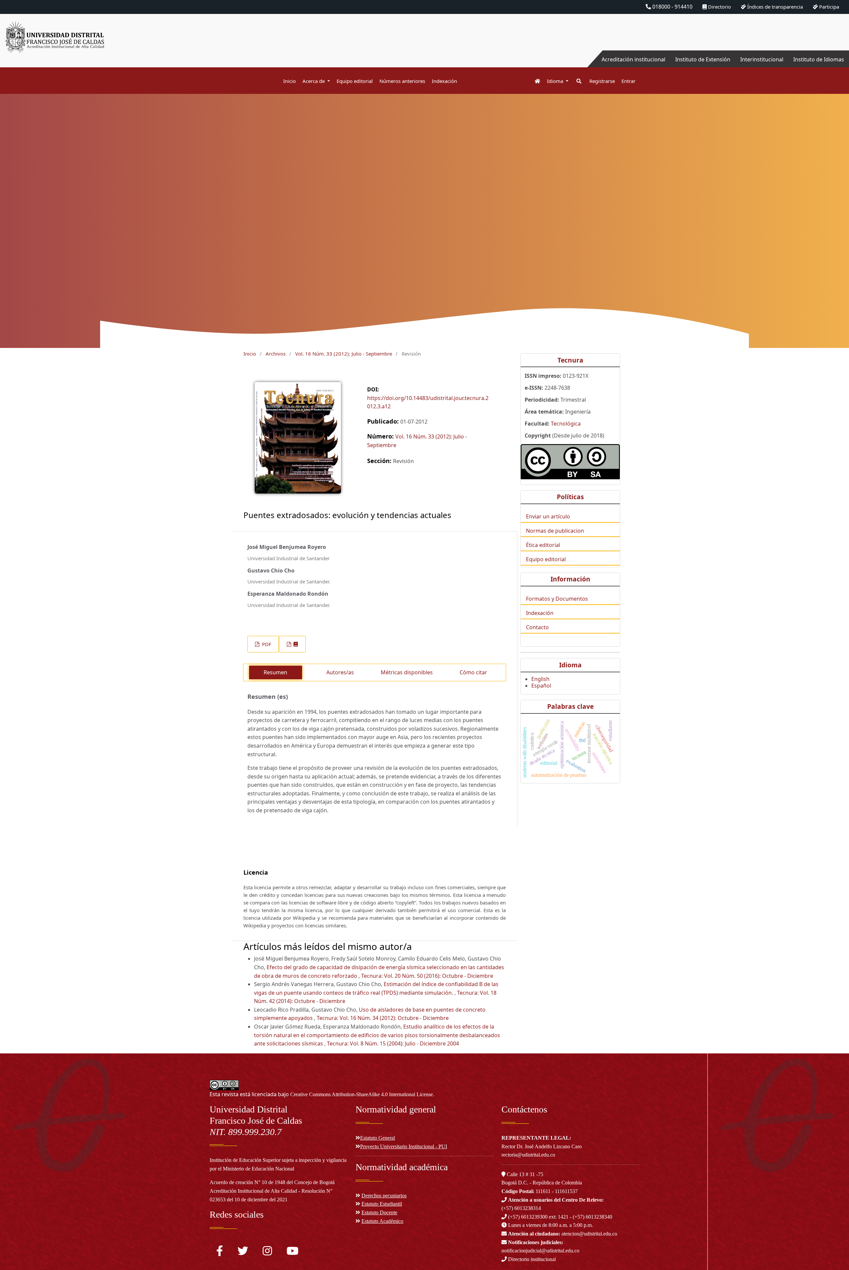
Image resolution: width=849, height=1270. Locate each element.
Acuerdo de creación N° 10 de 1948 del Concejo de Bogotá (272, 1182)
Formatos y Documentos (557, 598)
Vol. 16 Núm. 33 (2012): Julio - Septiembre (343, 353)
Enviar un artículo (548, 516)
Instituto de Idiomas (818, 59)
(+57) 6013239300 (528, 1217)
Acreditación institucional (633, 59)
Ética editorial (543, 545)
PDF (266, 644)
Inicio (289, 81)
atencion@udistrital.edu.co (562, 1234)
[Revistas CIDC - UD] (534, 81)
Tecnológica (566, 423)
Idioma (555, 81)
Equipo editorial (355, 81)
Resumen (275, 672)
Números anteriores (402, 81)
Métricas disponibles (407, 672)
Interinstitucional (761, 59)
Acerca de (314, 81)
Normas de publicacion (555, 530)
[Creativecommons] (570, 461)
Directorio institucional (531, 1259)
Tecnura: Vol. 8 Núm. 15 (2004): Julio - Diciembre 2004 (393, 1043)
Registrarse (602, 81)
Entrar (628, 81)
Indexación (444, 81)
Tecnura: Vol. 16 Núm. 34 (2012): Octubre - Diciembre (383, 1018)
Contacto (537, 627)
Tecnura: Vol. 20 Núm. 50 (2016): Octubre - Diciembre (427, 975)
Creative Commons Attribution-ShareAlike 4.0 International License (361, 1094)
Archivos (276, 353)
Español (541, 685)
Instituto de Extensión (702, 59)
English (540, 679)
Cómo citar (473, 672)
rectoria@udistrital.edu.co (528, 1155)
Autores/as (340, 672)
